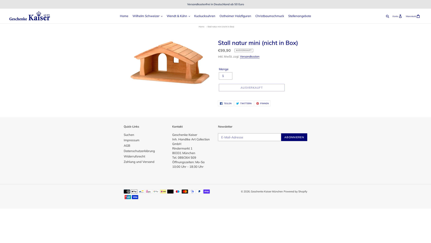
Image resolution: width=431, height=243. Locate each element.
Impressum (131, 140)
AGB (127, 145)
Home (201, 26)
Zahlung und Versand (139, 162)
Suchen (129, 135)
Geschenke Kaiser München (267, 191)
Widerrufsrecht (134, 156)
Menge (223, 69)
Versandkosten (249, 56)
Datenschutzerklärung (139, 151)
